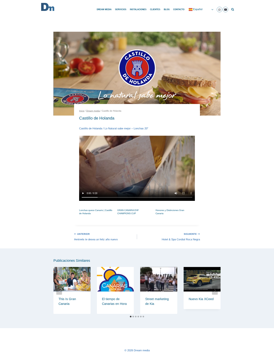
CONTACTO (178, 9)
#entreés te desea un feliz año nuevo (96, 237)
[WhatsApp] (219, 9)
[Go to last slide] (59, 290)
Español (197, 9)
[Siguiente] (215, 290)
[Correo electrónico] (225, 9)
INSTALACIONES (138, 9)
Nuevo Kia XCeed (201, 299)
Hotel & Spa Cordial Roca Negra (181, 237)
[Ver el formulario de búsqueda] (232, 9)
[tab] (130, 316)
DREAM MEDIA (104, 9)
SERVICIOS (120, 9)
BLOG (167, 9)
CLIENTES (155, 9)
